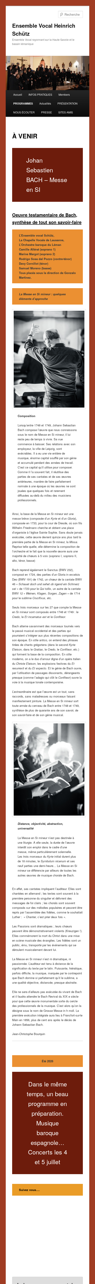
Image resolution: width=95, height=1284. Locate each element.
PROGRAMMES (23, 103)
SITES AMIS (65, 112)
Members (64, 94)
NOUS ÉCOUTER (24, 112)
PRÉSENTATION (67, 103)
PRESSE (46, 112)
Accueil (17, 94)
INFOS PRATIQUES (40, 94)
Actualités (45, 103)
